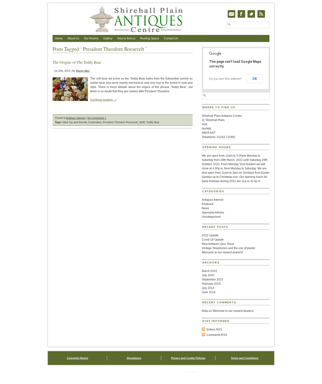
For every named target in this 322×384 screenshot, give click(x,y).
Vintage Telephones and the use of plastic (228, 248)
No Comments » (96, 118)
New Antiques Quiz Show (218, 244)
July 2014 (208, 288)
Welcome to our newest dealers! (222, 252)
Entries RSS (214, 329)
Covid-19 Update (213, 239)
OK (254, 79)
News (205, 208)
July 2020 (208, 275)
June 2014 (208, 292)
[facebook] (241, 14)
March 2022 (209, 271)
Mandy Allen (83, 70)
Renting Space (149, 38)
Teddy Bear (152, 122)
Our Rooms (91, 38)
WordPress (191, 371)
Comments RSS (216, 335)
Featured (207, 204)
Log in (160, 376)
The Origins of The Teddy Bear (77, 62)
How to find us (126, 38)
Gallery (107, 38)
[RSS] (261, 14)
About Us (73, 38)
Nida (205, 311)
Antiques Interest (75, 118)
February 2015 (211, 283)
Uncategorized (211, 216)
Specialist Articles (213, 212)
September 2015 (212, 279)
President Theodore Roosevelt (120, 122)
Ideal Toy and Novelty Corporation (81, 122)
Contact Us (171, 38)
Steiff (142, 122)
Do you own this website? (225, 78)
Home (59, 38)
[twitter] (251, 14)
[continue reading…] (103, 99)
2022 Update (210, 235)
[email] (231, 14)
